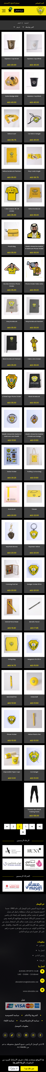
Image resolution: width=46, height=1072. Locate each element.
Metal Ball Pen (12, 697)
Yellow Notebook (34, 209)
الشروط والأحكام (31, 1015)
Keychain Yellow (34, 547)
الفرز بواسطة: (29, 27)
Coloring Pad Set (12, 584)
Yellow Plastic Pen (34, 734)
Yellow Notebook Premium (11, 171)
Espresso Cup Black (34, 96)
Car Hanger (34, 772)
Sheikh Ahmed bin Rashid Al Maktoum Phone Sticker (34, 247)
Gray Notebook (11, 321)
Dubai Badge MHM (11, 96)
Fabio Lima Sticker (34, 359)
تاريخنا (42, 960)
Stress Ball (34, 697)
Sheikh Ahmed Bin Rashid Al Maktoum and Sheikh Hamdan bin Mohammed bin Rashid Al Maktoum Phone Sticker (11, 435)
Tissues (34, 509)
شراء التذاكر (19, 11)
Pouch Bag (12, 246)
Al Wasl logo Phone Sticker (11, 396)
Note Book (11, 509)
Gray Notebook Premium (34, 321)
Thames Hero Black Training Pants (34, 810)
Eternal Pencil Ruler (11, 622)
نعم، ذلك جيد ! (29, 1068)
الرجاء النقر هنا (19, 1062)
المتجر (19, 23)
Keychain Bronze (12, 547)
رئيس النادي (40, 955)
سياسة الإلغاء (9, 1020)
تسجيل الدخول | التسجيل (11, 3)
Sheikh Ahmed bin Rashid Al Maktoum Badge (34, 435)
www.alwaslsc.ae (30, 991)
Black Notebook (34, 396)
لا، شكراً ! (13, 1068)
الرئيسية (26, 23)
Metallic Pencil (34, 622)
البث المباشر (39, 3)
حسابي (42, 945)
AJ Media (21, 1047)
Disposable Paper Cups (11, 772)
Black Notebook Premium (12, 359)
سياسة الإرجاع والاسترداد (29, 1020)
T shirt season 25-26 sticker (12, 210)
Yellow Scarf (11, 134)
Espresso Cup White (34, 59)
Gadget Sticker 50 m (34, 584)
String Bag (11, 659)
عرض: (18, 27)
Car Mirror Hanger (34, 134)
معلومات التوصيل (21, 1026)
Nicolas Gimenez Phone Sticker (11, 285)
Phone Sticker (12, 734)
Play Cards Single (34, 171)
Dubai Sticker (11, 472)
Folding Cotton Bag (34, 472)
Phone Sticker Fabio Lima (34, 284)
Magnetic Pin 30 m (34, 659)
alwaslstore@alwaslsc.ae (26, 982)
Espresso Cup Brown (12, 59)
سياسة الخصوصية (12, 1015)
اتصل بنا (41, 950)
